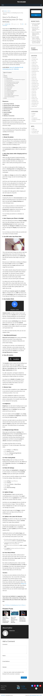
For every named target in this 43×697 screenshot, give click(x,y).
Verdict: (5, 98)
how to (19, 605)
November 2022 (35, 85)
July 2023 (34, 72)
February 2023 (35, 80)
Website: (5, 667)
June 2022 (34, 92)
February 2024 (35, 65)
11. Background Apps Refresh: (11, 90)
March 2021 (34, 106)
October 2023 (35, 69)
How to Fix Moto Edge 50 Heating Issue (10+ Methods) (36, 38)
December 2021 (35, 101)
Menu (3, 5)
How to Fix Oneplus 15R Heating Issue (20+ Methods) (36, 24)
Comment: (5, 644)
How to (33, 115)
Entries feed (34, 129)
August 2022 (34, 89)
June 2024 (34, 63)
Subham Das (7, 24)
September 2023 (35, 71)
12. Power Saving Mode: (10, 91)
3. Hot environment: (9, 80)
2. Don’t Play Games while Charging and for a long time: (15, 79)
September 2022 (35, 88)
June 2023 (34, 74)
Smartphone (34, 118)
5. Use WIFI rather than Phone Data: (12, 83)
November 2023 (35, 68)
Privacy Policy (4, 686)
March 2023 (34, 78)
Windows (34, 121)
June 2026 (34, 57)
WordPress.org (35, 132)
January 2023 (35, 82)
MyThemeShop (33, 695)
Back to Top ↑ (39, 695)
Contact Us (3, 689)
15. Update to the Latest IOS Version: (12, 95)
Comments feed (35, 131)
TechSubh (21, 2)
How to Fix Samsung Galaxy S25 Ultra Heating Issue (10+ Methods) (36, 33)
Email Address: (6, 661)
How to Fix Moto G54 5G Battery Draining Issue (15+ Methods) (36, 41)
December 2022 (35, 83)
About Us (3, 687)
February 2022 (35, 98)
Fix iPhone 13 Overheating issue (11, 605)
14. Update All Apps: (9, 94)
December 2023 (35, 66)
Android (33, 113)
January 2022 (35, 100)
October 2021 (35, 104)
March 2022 (34, 97)
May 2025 (34, 60)
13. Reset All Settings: (10, 93)
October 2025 (35, 59)
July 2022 (34, 91)
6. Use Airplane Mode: (10, 84)
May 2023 (34, 75)
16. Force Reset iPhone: (10, 96)
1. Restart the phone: (9, 78)
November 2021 (35, 103)
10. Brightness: (8, 89)
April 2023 (34, 77)
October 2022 (35, 86)
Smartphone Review (36, 119)
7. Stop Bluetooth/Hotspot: (10, 85)
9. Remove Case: (9, 88)
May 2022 (34, 94)
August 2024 (34, 62)
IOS (22, 24)
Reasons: (5, 75)
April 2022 (34, 95)
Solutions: (6, 77)
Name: (4, 655)
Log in (33, 128)
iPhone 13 (23, 583)
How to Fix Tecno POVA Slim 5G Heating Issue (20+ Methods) (36, 29)
